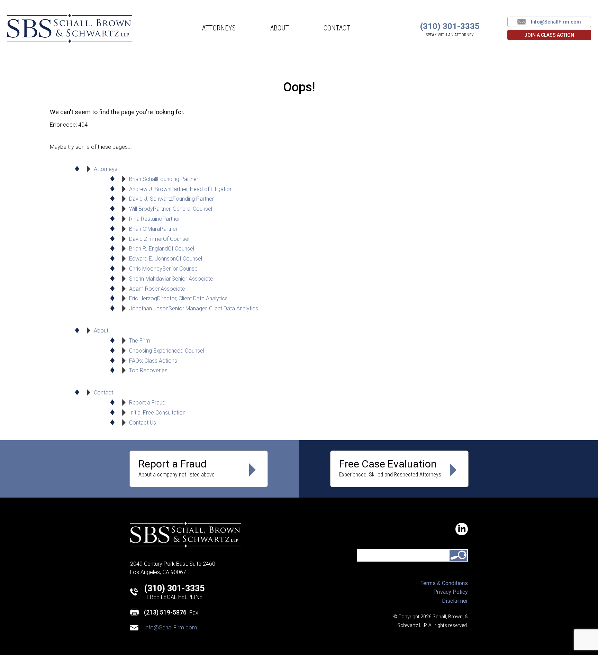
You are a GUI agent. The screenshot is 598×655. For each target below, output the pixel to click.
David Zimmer (159, 239)
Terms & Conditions (444, 583)
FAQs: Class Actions (153, 360)
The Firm (139, 340)
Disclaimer (455, 601)
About (279, 28)
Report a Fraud (147, 402)
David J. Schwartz (171, 198)
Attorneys (219, 28)
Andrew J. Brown (181, 189)
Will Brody (170, 209)
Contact (337, 28)
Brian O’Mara (153, 229)
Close (583, 44)
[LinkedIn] (461, 529)
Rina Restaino (154, 219)
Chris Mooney (164, 268)
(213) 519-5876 (165, 612)
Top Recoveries (148, 370)
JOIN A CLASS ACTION (549, 35)
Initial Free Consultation (157, 412)
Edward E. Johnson (165, 258)
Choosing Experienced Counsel (166, 350)
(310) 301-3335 (174, 588)
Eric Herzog (178, 298)
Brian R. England (161, 248)
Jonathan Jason (193, 308)
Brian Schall (163, 179)
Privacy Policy (450, 592)
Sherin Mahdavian (171, 278)
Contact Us (142, 422)
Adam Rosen (157, 288)
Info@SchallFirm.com (556, 22)
